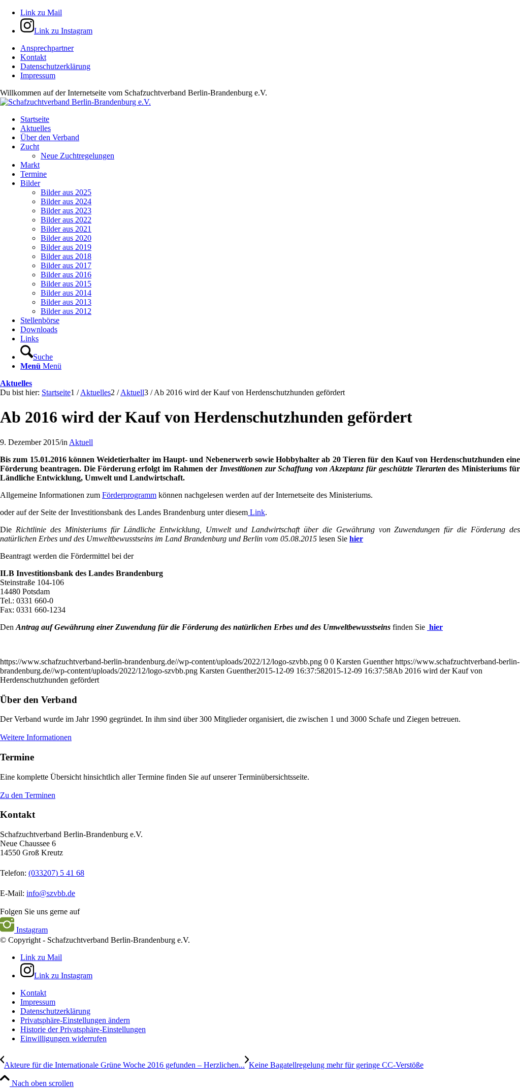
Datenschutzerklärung (55, 66)
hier (356, 538)
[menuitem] (270, 48)
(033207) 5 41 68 (56, 873)
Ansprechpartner (47, 48)
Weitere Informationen (36, 737)
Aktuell (81, 442)
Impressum (37, 75)
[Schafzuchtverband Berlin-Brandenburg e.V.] (75, 102)
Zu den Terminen (27, 795)
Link (256, 512)
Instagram (31, 929)
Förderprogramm (129, 495)
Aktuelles (16, 383)
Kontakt (33, 57)
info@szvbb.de (50, 893)
